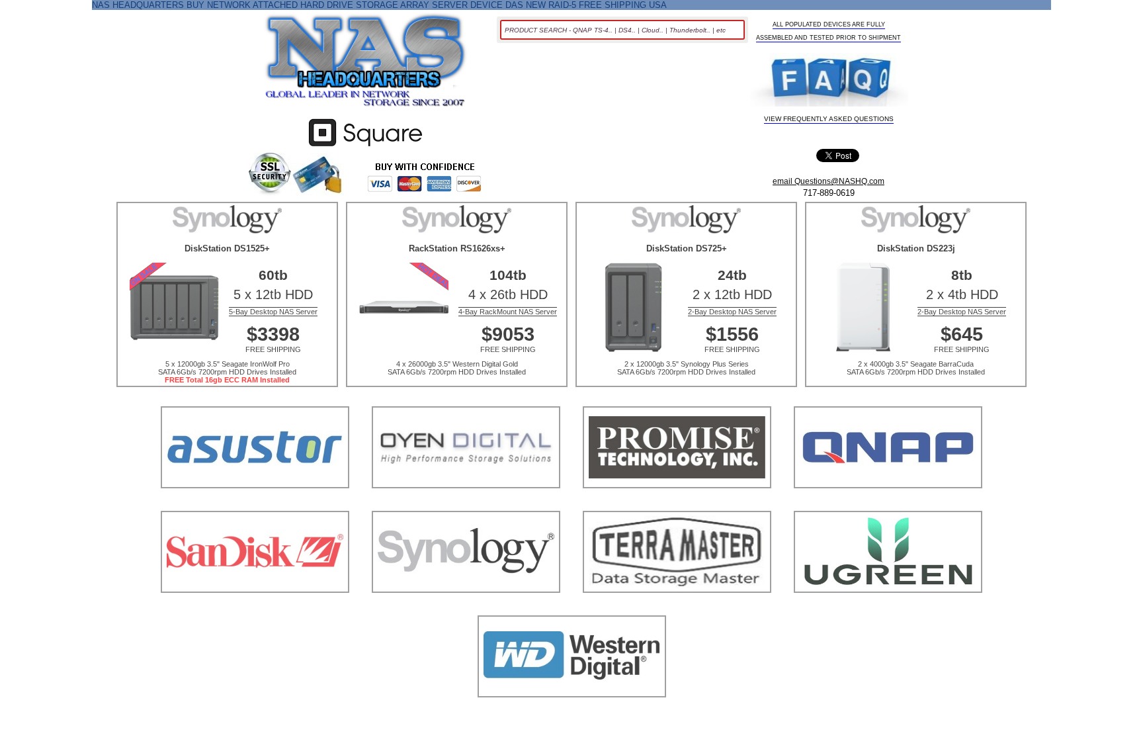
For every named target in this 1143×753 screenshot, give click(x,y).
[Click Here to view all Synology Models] (466, 609)
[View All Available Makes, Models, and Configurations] (365, 64)
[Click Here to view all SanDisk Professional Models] (255, 609)
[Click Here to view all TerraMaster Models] (677, 609)
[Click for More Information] (365, 146)
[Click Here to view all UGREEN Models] (888, 609)
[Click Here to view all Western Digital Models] (572, 713)
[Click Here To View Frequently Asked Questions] (829, 81)
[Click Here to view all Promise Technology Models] (677, 504)
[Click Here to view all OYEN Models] (466, 504)
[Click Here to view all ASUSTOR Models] (255, 504)
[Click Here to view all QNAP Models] (888, 504)
